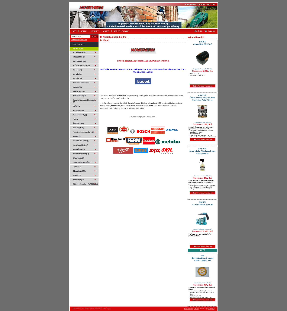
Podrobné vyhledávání (79, 40)
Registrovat (211, 31)
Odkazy (196, 309)
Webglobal (211, 309)
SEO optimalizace (78, 309)
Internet (92, 309)
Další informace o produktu (202, 86)
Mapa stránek (188, 309)
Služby (87, 309)
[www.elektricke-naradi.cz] (143, 15)
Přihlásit (199, 31)
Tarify (97, 309)
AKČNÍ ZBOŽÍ (78, 49)
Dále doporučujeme (105, 309)
